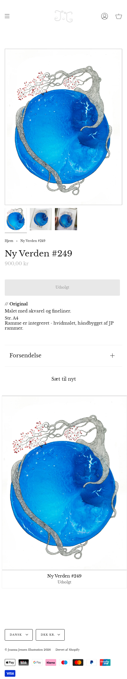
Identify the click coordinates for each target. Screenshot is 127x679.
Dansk (16, 634)
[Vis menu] (9, 16)
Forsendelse (25, 355)
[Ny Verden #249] (16, 219)
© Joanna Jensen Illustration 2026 (28, 649)
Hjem (9, 241)
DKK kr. (48, 634)
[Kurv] (118, 16)
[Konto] (104, 16)
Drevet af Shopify (68, 649)
